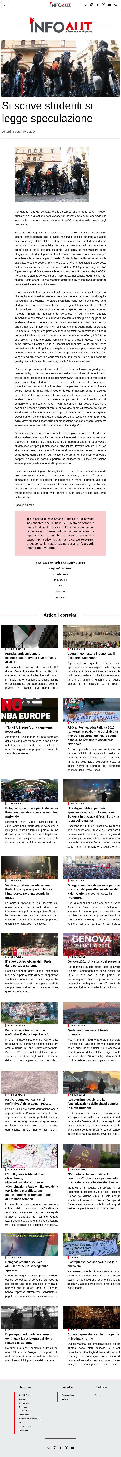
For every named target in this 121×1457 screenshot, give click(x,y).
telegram (87, 539)
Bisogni (11, 1330)
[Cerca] (115, 5)
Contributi (23, 1407)
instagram (34, 547)
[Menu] (5, 5)
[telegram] (86, 5)
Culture (98, 1395)
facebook (87, 543)
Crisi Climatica (25, 1427)
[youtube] (109, 5)
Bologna (60, 591)
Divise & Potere (77, 723)
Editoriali (65, 1399)
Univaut (29, 504)
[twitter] (104, 5)
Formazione (76, 1257)
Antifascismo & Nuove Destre (30, 1419)
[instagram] (92, 5)
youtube (49, 547)
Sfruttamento (24, 1403)
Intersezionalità (25, 1423)
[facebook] (98, 5)
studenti (60, 597)
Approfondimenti (61, 568)
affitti (60, 585)
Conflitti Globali (25, 1395)
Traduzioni (23, 1431)
